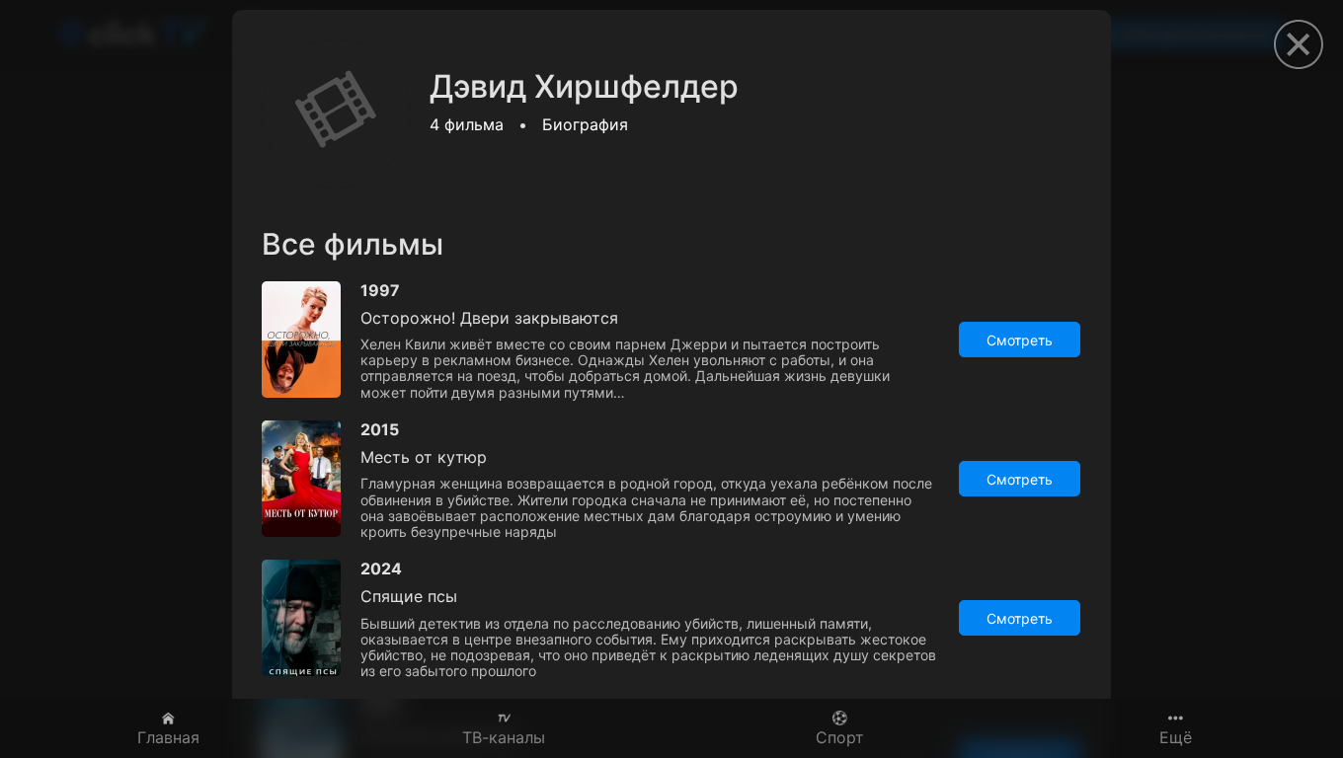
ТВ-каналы (503, 736)
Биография (585, 124)
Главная (168, 736)
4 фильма (467, 124)
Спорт (840, 736)
